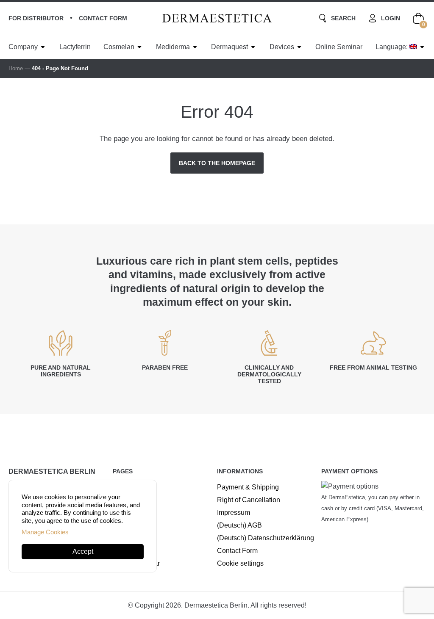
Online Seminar (338, 46)
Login (390, 18)
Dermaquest (229, 46)
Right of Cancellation (248, 499)
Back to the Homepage (217, 163)
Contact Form (237, 550)
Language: (392, 46)
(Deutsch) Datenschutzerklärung (265, 538)
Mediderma (173, 46)
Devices (282, 46)
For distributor (36, 18)
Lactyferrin (75, 46)
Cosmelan (118, 46)
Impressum (233, 512)
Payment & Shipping (248, 487)
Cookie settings (240, 563)
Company (23, 46)
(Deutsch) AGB (239, 525)
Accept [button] (82, 551)
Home (15, 68)
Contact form (103, 18)
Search (343, 18)
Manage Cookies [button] (45, 532)
